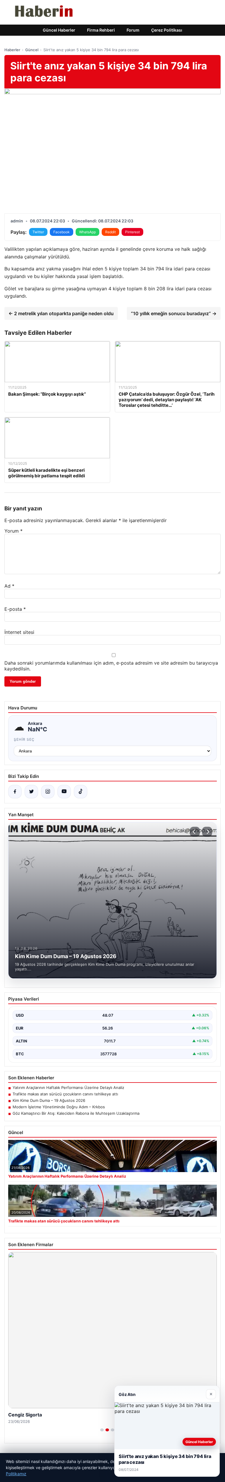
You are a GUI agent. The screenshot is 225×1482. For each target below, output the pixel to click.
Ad (9, 586)
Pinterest (132, 232)
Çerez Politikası (166, 30)
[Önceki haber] (195, 832)
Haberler (12, 49)
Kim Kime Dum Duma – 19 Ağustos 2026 (49, 1100)
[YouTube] (64, 791)
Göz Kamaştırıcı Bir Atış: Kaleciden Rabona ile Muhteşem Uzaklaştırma (76, 1113)
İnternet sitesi (19, 632)
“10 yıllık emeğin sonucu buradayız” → (174, 313)
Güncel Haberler (59, 30)
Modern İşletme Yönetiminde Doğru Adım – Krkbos (59, 1106)
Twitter (38, 232)
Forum (133, 30)
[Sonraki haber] (207, 832)
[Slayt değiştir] (102, 1429)
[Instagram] (47, 791)
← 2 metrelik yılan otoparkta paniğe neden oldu (61, 313)
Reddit (110, 232)
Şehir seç (24, 739)
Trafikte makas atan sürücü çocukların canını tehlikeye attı (65, 1094)
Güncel (31, 49)
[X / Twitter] (31, 791)
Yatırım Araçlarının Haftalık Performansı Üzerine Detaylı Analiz (68, 1087)
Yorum (13, 531)
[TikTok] (80, 791)
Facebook (61, 232)
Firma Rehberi (101, 30)
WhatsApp (87, 232)
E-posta (15, 609)
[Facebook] (15, 791)
